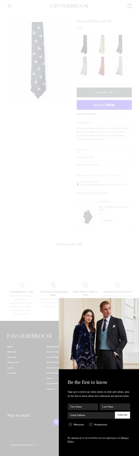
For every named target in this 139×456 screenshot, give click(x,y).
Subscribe (122, 415)
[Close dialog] (134, 303)
